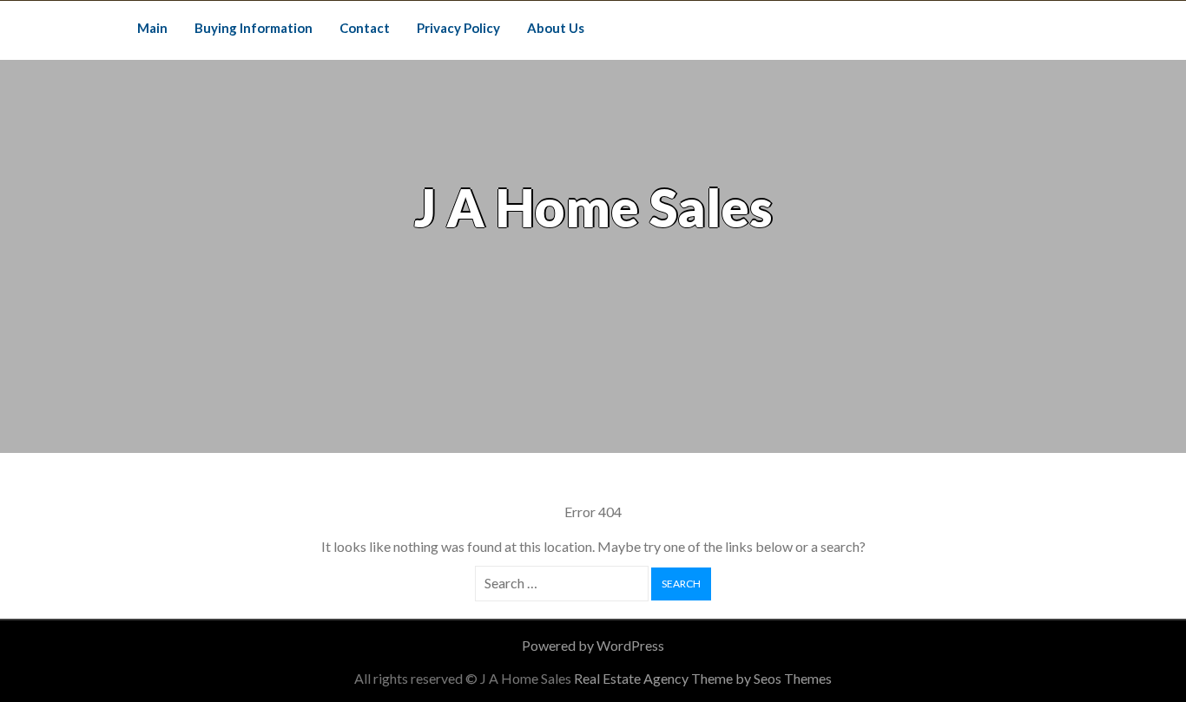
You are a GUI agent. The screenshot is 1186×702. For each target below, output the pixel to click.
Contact (364, 28)
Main (152, 28)
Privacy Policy (458, 28)
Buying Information (253, 28)
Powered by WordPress (593, 645)
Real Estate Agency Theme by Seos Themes (703, 678)
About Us (555, 28)
